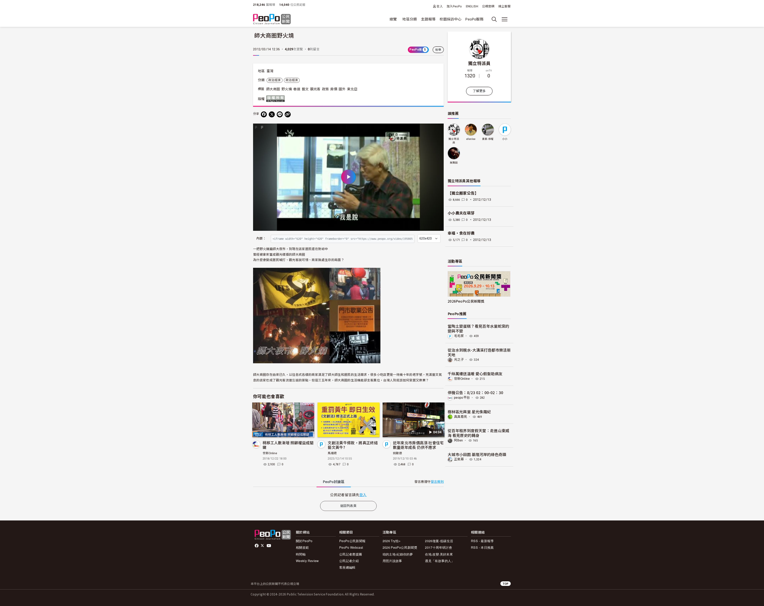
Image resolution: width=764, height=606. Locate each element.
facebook (257, 546)
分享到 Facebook (438, 129)
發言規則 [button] (437, 482)
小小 (505, 138)
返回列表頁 (348, 506)
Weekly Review (307, 560)
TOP (505, 584)
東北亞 (352, 89)
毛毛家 (459, 336)
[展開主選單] (505, 19)
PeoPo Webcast (351, 547)
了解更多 (479, 91)
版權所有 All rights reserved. (276, 98)
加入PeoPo (454, 6)
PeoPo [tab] (333, 482)
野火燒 (287, 89)
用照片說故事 (392, 560)
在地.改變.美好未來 (439, 554)
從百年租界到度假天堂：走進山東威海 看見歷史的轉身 (478, 433)
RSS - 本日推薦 (482, 547)
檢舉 (438, 49)
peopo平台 (462, 397)
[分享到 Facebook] (264, 114)
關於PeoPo (304, 541)
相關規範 (302, 547)
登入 (440, 6)
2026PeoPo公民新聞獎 (466, 301)
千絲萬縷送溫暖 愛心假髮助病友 (475, 373)
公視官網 (488, 6)
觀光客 (315, 89)
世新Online (270, 453)
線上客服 (504, 6)
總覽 (393, 19)
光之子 (459, 359)
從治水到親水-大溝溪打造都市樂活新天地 (479, 352)
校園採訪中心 (450, 19)
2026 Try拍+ (392, 541)
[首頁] (272, 19)
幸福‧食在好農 (461, 233)
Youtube (269, 546)
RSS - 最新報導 (482, 541)
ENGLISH (472, 6)
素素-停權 (488, 138)
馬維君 (332, 453)
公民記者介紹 (349, 560)
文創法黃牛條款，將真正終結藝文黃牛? (353, 445)
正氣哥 (459, 459)
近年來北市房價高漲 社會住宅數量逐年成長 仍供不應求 (418, 445)
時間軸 (301, 554)
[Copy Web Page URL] (288, 114)
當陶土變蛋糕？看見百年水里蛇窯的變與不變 (478, 328)
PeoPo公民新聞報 (352, 541)
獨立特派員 (479, 63)
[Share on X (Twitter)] (272, 114)
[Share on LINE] (280, 114)
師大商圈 (273, 89)
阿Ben (458, 440)
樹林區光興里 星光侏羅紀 (469, 411)
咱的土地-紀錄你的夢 (398, 554)
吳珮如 (454, 162)
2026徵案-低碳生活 (439, 541)
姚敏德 (397, 453)
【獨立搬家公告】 (463, 193)
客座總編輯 (347, 567)
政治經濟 (274, 80)
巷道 (296, 89)
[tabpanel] (348, 495)
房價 (333, 89)
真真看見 (460, 417)
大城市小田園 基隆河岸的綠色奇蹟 (477, 454)
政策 (325, 89)
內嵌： (261, 238)
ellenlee (471, 138)
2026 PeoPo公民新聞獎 (400, 547)
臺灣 (270, 71)
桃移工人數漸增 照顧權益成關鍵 (288, 445)
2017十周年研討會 (438, 547)
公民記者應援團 (350, 554)
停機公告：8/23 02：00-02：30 (475, 392)
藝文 (305, 89)
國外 (342, 89)
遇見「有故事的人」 (439, 560)
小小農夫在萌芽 (461, 213)
